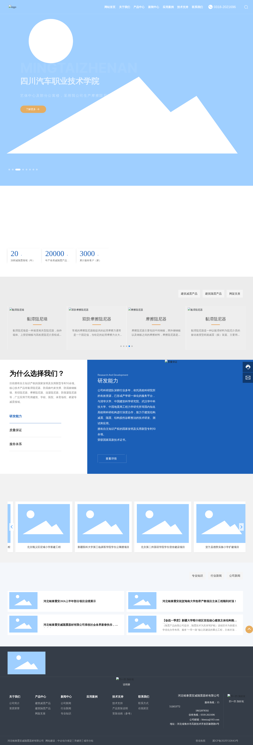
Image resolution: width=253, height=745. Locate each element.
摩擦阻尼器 (134, 318)
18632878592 (202, 710)
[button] (9, 169)
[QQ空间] (233, 662)
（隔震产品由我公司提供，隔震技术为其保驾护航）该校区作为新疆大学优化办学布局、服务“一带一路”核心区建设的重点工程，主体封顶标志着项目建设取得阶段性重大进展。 (199, 629)
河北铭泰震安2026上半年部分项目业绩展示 (70, 601)
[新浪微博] (210, 662)
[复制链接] (241, 662)
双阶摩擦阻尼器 (74, 318)
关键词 (77, 740)
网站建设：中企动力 (56, 740)
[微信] (217, 662)
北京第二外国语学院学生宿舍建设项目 (149, 547)
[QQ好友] (225, 662)
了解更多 (31, 105)
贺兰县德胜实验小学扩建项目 (208, 547)
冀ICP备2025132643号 (225, 740)
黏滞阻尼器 (193, 318)
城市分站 (88, 740)
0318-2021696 (225, 7)
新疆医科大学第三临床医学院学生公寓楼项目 (89, 547)
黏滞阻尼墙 (15, 318)
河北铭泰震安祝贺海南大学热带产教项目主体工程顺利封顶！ (199, 601)
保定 (69, 740)
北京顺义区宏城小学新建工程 (30, 547)
